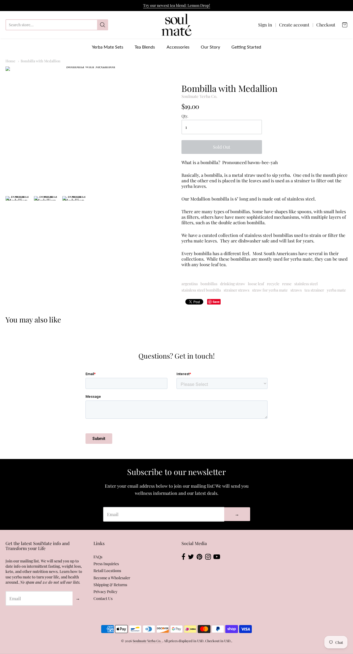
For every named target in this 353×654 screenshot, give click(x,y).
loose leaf (256, 283)
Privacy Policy (105, 591)
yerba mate (336, 290)
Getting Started (246, 46)
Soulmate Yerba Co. (199, 96)
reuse (287, 283)
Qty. (184, 116)
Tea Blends (145, 46)
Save (216, 302)
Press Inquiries (106, 563)
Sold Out (221, 147)
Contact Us (103, 598)
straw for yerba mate (270, 290)
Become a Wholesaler (111, 577)
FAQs (97, 556)
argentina (189, 283)
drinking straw (232, 283)
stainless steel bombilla (201, 290)
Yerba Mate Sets (107, 46)
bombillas (208, 283)
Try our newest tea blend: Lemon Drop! (176, 5)
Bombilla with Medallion (40, 60)
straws (296, 290)
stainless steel (306, 283)
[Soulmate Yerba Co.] (177, 25)
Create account (294, 25)
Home (10, 60)
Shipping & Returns (110, 584)
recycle (273, 283)
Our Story (210, 46)
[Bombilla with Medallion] (89, 128)
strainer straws (236, 290)
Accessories (178, 46)
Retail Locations (107, 570)
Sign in (265, 25)
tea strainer (314, 290)
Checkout (325, 25)
